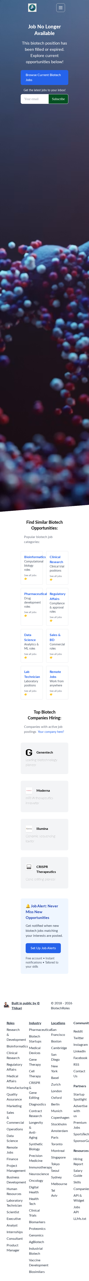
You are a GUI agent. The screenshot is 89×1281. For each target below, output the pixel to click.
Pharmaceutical (40, 1029)
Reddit (78, 1031)
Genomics (36, 1235)
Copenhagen (60, 1117)
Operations (15, 1129)
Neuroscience (39, 1174)
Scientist (13, 1212)
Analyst (12, 1225)
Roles (10, 1023)
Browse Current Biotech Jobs (43, 77)
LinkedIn (79, 1051)
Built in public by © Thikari (26, 1006)
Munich (56, 1111)
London (56, 1091)
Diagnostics (37, 1104)
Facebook (80, 1058)
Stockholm (59, 1124)
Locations (58, 1023)
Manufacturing (17, 1088)
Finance (12, 1159)
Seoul (55, 1170)
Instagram (80, 1044)
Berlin (55, 1104)
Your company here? (51, 732)
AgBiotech (36, 1242)
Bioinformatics (17, 1046)
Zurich (56, 1084)
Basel (55, 1078)
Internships (15, 1232)
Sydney (56, 1177)
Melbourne (59, 1184)
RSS (76, 1064)
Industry (35, 1023)
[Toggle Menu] (60, 7)
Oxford (56, 1097)
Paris (54, 1137)
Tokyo (55, 1164)
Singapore (58, 1157)
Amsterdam (59, 1131)
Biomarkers (37, 1222)
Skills (77, 1182)
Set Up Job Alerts (43, 948)
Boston (56, 1041)
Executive (14, 1218)
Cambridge (59, 1048)
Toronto (57, 1144)
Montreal (58, 1151)
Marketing (14, 1106)
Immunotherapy (40, 1167)
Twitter (78, 1038)
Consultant (15, 1238)
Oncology (36, 1180)
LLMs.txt (79, 1218)
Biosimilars (37, 1272)
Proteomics (37, 1228)
